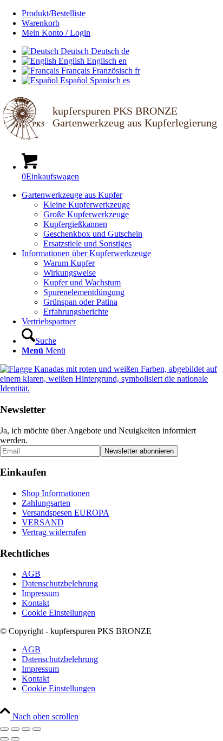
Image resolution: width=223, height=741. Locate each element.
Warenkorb (41, 23)
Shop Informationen (56, 493)
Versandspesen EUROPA (65, 512)
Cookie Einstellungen (58, 612)
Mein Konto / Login (56, 32)
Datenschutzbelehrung (60, 583)
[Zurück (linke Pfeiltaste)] (4, 738)
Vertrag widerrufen (54, 532)
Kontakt (35, 603)
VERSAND (43, 522)
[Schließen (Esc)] (36, 729)
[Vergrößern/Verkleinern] (4, 729)
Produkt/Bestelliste (54, 13)
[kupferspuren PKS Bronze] (111, 138)
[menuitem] (122, 13)
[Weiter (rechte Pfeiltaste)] (15, 738)
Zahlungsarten (46, 503)
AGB (31, 573)
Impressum (40, 593)
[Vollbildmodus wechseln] (15, 729)
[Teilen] (26, 729)
